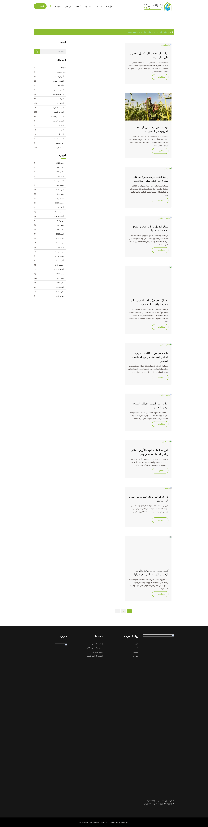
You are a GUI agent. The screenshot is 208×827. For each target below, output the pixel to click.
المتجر (41, 6)
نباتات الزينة (59, 147)
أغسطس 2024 (59, 216)
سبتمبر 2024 (59, 212)
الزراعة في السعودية (57, 116)
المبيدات (61, 134)
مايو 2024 (60, 229)
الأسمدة (61, 85)
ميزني (81, 822)
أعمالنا (78, 6)
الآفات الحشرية (58, 81)
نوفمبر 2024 (59, 203)
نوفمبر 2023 (59, 256)
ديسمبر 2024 (59, 198)
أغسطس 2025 (59, 181)
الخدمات (99, 6)
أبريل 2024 (60, 234)
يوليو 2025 (60, 185)
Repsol (63, 68)
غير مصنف (60, 143)
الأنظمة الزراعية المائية (95, 656)
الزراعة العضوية (58, 107)
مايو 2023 (60, 283)
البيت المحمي (59, 90)
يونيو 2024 (60, 225)
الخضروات (60, 103)
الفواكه (61, 125)
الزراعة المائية (59, 112)
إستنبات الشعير (97, 644)
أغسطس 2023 (59, 269)
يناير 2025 (60, 194)
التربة (62, 99)
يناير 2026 (60, 176)
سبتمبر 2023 (59, 265)
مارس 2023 (60, 292)
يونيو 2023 (60, 278)
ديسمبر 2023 (59, 252)
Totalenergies (61, 72)
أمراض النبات (59, 76)
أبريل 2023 (60, 287)
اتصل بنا (58, 6)
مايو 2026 (60, 167)
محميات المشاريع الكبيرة (94, 648)
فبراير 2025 (60, 189)
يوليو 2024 (60, 221)
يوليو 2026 (60, 163)
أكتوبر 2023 (60, 260)
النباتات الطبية (59, 139)
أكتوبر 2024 (60, 207)
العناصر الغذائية (58, 121)
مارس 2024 (60, 238)
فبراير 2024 (60, 243)
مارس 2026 (60, 172)
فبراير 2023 (60, 296)
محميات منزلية (97, 652)
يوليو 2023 (60, 274)
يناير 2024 (60, 247)
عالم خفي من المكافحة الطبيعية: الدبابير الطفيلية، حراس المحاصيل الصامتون (150, 357)
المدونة (87, 6)
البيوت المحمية (58, 94)
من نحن (68, 6)
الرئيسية (109, 6)
